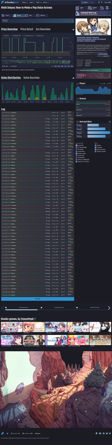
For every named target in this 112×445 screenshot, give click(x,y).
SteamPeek (81, 151)
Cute (98, 39)
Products (99, 147)
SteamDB (80, 145)
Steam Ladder (82, 153)
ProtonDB (80, 149)
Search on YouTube (83, 161)
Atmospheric (80, 41)
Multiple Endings (81, 37)
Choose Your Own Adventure (84, 39)
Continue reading (102, 54)
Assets (99, 145)
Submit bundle (101, 149)
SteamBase (81, 157)
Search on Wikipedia (83, 159)
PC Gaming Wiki (82, 147)
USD (28, 433)
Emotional (103, 39)
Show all (37, 299)
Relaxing (93, 41)
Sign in (106, 2)
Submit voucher (101, 151)
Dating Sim (89, 37)
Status (38, 433)
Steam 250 (81, 155)
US (16, 433)
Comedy (94, 39)
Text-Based (87, 41)
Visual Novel (95, 37)
